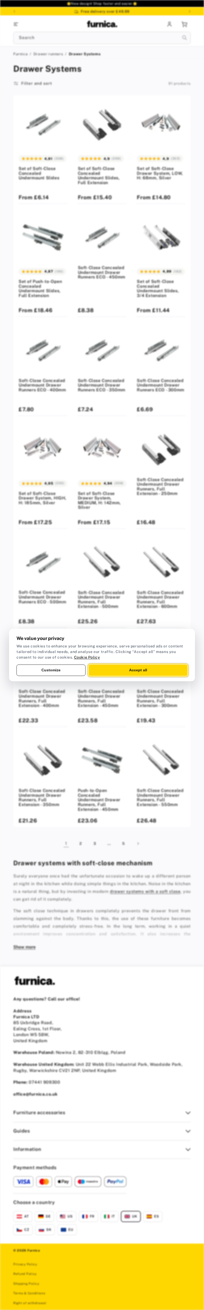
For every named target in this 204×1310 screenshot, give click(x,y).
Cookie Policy (87, 657)
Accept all (138, 670)
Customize (51, 670)
